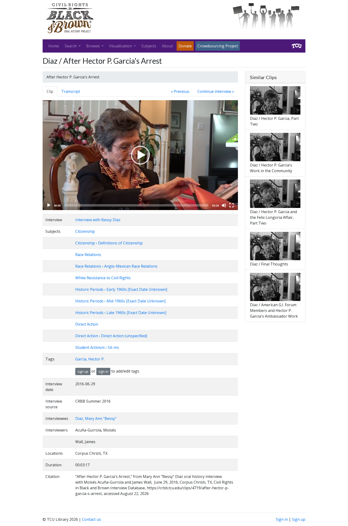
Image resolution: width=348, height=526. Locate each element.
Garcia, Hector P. (89, 359)
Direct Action (86, 324)
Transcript (70, 91)
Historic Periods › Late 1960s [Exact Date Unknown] (120, 312)
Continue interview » (215, 91)
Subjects (148, 46)
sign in (103, 371)
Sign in (282, 519)
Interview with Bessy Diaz (97, 219)
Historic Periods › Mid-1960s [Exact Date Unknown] (120, 301)
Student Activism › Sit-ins (97, 347)
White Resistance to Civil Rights (103, 277)
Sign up (298, 519)
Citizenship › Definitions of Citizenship (109, 243)
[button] (140, 155)
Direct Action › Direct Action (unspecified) (111, 335)
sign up (82, 371)
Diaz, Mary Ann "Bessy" (95, 418)
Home (53, 46)
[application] (140, 155)
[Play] (48, 205)
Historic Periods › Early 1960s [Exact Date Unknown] (121, 289)
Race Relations (88, 254)
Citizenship (85, 231)
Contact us (91, 519)
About (167, 46)
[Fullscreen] (231, 205)
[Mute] (224, 205)
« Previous (180, 91)
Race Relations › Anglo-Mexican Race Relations (116, 266)
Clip (50, 91)
